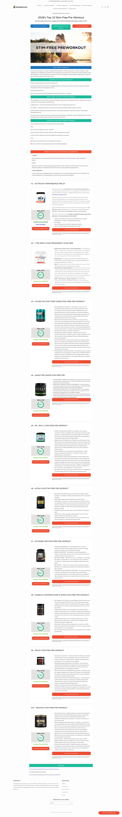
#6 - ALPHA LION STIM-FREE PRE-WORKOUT (49, 488)
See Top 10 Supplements (109, 813)
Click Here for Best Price (41, 228)
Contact (63, 795)
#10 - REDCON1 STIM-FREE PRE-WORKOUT (49, 708)
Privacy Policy (65, 786)
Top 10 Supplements (82, 26)
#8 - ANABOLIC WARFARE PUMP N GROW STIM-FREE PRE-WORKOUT (60, 595)
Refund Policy (65, 792)
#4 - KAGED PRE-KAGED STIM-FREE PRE (48, 375)
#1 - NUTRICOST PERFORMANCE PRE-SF (48, 184)
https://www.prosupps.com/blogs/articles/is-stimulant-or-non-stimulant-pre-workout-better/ (44, 774)
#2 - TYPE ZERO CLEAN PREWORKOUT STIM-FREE (52, 243)
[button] (102, 7)
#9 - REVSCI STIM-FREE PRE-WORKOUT (47, 650)
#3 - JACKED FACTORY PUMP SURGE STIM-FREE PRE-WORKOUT (58, 301)
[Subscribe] (71, 803)
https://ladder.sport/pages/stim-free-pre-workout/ (37, 771)
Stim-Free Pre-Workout (40, 26)
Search (63, 783)
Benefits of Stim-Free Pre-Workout (61, 27)
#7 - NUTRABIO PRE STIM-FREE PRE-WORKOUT (51, 541)
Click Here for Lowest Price (59, 194)
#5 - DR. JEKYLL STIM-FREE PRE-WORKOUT (49, 426)
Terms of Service (65, 789)
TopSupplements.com (56, 812)
